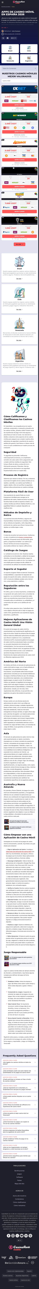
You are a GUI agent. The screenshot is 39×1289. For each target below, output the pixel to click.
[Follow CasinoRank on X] (17, 1250)
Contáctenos (19, 1214)
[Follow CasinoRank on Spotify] (25, 1250)
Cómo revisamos (19, 1220)
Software (19, 1192)
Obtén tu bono (19, 105)
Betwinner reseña (19, 135)
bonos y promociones (25, 539)
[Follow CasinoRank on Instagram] (12, 1250)
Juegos (19, 1189)
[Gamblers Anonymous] (16, 1272)
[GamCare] (26, 1272)
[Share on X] (3, 38)
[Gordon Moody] (19, 1277)
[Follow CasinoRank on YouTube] (21, 1250)
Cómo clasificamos (19, 1217)
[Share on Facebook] (7, 38)
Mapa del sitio (19, 1198)
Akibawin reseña (19, 163)
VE (18, 1255)
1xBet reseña (19, 108)
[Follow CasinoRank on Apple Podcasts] (30, 1250)
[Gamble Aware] (17, 1282)
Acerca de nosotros (19, 1211)
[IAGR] (9, 1272)
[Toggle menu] (2, 2)
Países (19, 1195)
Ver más (18, 244)
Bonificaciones (19, 1186)
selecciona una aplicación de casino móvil (19, 856)
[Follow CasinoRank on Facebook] (8, 1250)
